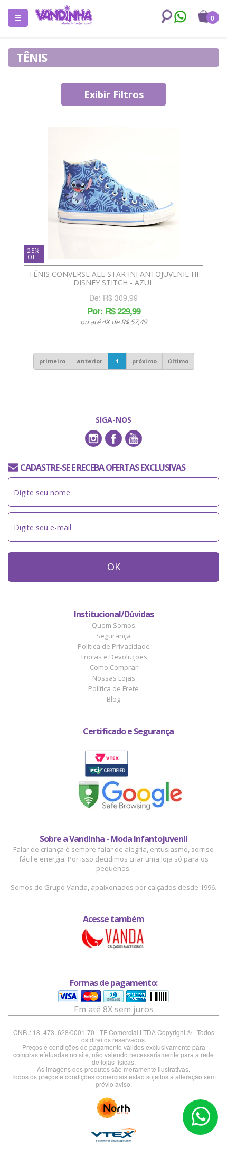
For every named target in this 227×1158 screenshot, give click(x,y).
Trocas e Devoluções (113, 657)
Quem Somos (113, 625)
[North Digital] (113, 1107)
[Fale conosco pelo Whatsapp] (179, 18)
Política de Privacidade (114, 646)
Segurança (113, 635)
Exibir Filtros (114, 94)
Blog (113, 699)
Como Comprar (114, 667)
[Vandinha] (64, 15)
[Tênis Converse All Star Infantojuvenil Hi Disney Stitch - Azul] (113, 193)
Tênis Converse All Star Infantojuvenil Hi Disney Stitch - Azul (113, 278)
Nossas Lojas (113, 678)
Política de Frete (113, 688)
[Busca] (165, 16)
